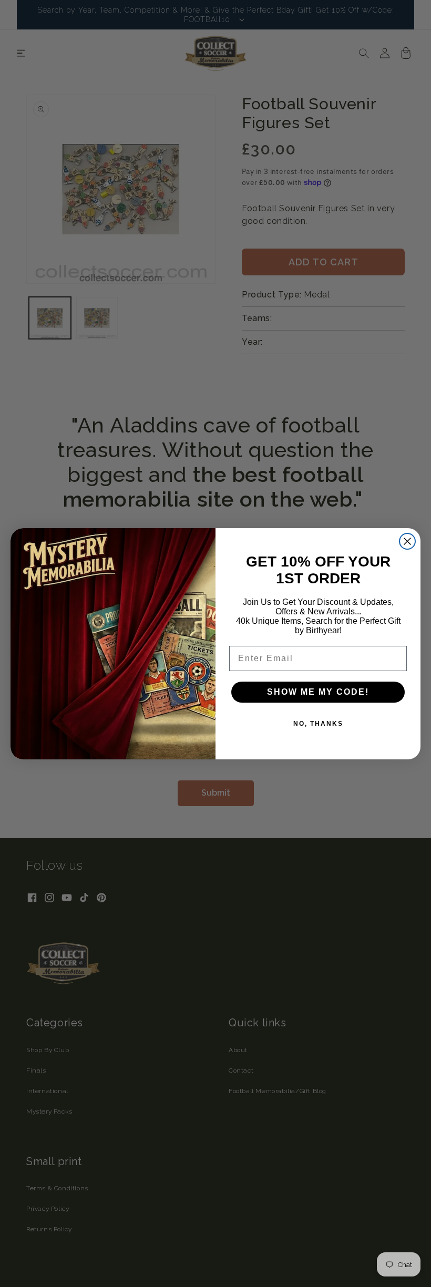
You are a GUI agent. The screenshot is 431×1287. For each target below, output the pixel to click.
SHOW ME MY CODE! (318, 691)
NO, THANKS (318, 723)
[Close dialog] (407, 541)
